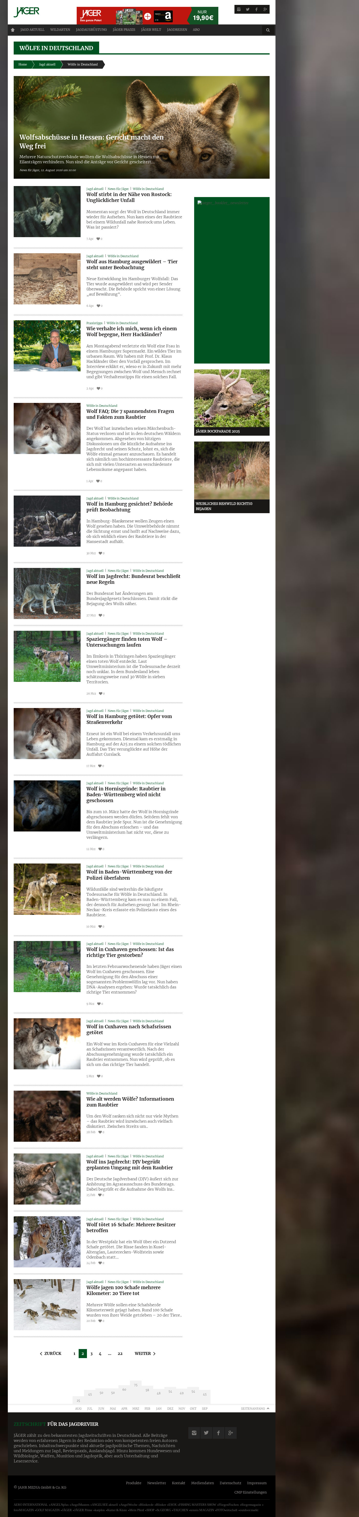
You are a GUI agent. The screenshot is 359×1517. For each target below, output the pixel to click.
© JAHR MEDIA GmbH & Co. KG (40, 1487)
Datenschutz (230, 1483)
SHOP (150, 1510)
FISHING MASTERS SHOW (197, 1504)
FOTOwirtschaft (226, 1510)
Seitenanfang (253, 1408)
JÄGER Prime (83, 1510)
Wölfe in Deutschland (148, 189)
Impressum (257, 1483)
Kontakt (178, 1483)
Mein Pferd (136, 1510)
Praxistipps (94, 323)
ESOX (173, 1504)
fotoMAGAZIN (24, 1510)
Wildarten (60, 30)
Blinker (161, 1504)
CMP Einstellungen (250, 1492)
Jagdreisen (177, 30)
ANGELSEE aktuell (105, 1504)
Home (13, 29)
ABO (196, 30)
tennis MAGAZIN (202, 1510)
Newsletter (156, 1483)
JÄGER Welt (151, 30)
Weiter (143, 1353)
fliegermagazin (251, 1504)
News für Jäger (118, 189)
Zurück (52, 1353)
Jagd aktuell (32, 30)
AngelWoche (128, 1504)
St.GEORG (164, 1510)
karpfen (100, 1510)
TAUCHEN (180, 1510)
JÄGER (67, 1510)
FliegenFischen (229, 1504)
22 (120, 1353)
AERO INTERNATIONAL (31, 1504)
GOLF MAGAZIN (48, 1510)
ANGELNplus (59, 1504)
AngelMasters (80, 1504)
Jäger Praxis (124, 30)
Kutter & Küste (117, 1510)
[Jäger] (39, 12)
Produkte (133, 1483)
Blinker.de (147, 1504)
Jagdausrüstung (91, 30)
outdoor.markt (249, 1510)
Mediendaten (202, 1483)
